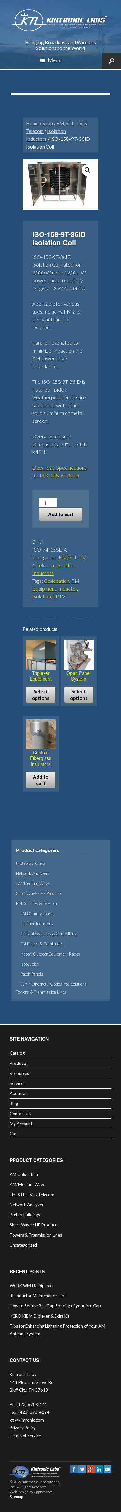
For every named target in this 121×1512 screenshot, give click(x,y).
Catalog (17, 1053)
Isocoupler (29, 964)
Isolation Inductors (36, 923)
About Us (18, 1093)
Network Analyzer (32, 873)
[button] (87, 170)
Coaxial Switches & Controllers (48, 933)
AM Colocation (24, 1174)
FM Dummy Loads (37, 913)
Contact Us (20, 1113)
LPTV (59, 596)
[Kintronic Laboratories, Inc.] (60, 20)
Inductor (67, 588)
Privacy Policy (23, 1427)
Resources (19, 1073)
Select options (40, 695)
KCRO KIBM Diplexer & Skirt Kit (39, 1315)
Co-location (56, 581)
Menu (55, 60)
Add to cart (60, 514)
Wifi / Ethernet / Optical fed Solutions (53, 984)
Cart (14, 1133)
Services (17, 1083)
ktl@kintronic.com (27, 1420)
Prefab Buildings (30, 863)
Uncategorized (23, 1245)
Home (32, 123)
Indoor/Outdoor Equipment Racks (50, 954)
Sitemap (16, 1496)
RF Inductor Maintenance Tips (38, 1295)
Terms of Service (25, 1435)
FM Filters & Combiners (41, 943)
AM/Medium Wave (33, 883)
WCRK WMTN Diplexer (32, 1285)
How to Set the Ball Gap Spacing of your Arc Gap (55, 1305)
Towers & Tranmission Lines (41, 992)
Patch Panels (31, 974)
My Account (21, 1123)
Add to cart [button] (40, 780)
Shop (47, 123)
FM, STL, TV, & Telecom (36, 903)
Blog (14, 1103)
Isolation (41, 596)
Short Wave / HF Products (39, 893)
